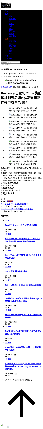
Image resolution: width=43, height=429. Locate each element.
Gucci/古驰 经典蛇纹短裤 (16, 271)
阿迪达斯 (12, 19)
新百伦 (11, 24)
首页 (6, 11)
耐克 (11, 16)
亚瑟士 (11, 34)
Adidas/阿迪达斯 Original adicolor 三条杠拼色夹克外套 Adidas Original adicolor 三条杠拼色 (23, 366)
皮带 (6, 56)
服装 (6, 39)
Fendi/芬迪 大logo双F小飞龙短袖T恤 (21, 225)
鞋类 (6, 14)
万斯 (11, 26)
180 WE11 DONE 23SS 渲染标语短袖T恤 (23, 285)
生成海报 (10, 201)
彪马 (11, 29)
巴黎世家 (12, 31)
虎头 (11, 54)
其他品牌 (12, 36)
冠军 (11, 51)
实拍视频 (8, 59)
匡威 (11, 21)
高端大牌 (12, 41)
